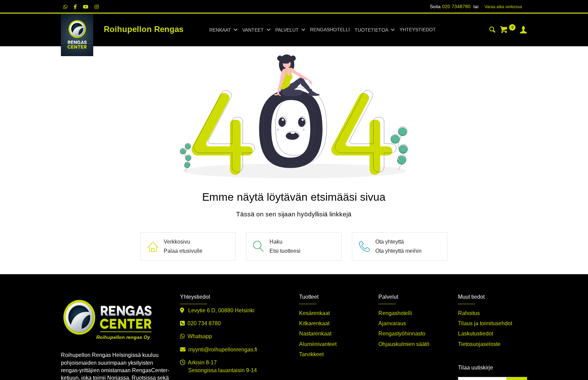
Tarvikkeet (311, 354)
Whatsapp (199, 336)
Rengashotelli (395, 313)
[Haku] (492, 30)
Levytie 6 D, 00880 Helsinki (221, 310)
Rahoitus (469, 313)
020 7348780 (456, 6)
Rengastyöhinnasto (401, 333)
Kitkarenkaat (314, 323)
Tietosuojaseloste (479, 344)
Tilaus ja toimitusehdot (485, 323)
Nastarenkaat (315, 333)
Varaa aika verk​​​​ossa (503, 6)
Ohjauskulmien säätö (403, 344)
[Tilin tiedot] (523, 30)
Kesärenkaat (314, 313)
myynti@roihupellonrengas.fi (222, 349)
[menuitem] (330, 30)
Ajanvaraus (392, 323)
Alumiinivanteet (318, 344)
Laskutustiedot (475, 333)
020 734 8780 (204, 323)
